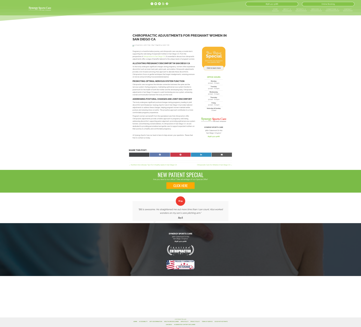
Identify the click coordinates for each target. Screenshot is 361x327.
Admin (135, 321)
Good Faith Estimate (221, 321)
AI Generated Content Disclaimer (184, 324)
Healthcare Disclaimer (171, 321)
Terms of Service (207, 321)
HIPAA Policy (184, 321)
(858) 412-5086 (214, 136)
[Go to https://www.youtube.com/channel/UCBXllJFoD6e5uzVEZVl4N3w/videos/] (155, 4)
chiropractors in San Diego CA (154, 56)
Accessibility (143, 321)
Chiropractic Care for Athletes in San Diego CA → (214, 165)
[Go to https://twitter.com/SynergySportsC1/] (159, 4)
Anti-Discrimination (155, 321)
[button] (180, 185)
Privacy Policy (195, 321)
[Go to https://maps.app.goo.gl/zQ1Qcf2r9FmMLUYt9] (167, 4)
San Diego (169, 324)
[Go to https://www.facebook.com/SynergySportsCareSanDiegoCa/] (152, 4)
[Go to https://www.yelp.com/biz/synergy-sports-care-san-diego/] (163, 4)
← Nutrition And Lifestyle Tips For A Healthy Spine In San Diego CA (153, 165)
